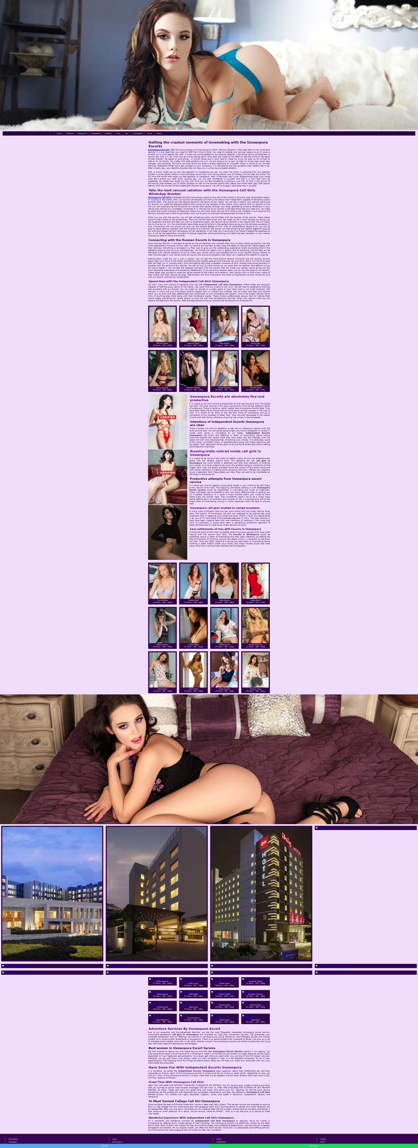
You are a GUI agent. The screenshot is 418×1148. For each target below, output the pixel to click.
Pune (118, 133)
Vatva (114, 1139)
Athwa (218, 1139)
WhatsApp (313, 1146)
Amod (322, 1142)
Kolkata (108, 133)
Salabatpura (221, 1142)
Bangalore (82, 133)
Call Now (104, 1146)
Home (59, 133)
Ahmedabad (13, 1139)
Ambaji (323, 1139)
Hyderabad (96, 133)
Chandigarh (138, 133)
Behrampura (117, 1142)
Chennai (69, 133)
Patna (159, 133)
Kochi (149, 133)
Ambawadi (12, 1142)
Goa (126, 133)
